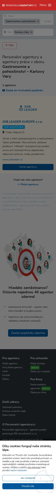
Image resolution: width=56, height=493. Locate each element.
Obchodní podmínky (12, 407)
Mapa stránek (8, 415)
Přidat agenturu (29, 184)
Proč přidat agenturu (12, 367)
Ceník (5, 371)
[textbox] (43, 21)
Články (5, 379)
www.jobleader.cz (12, 159)
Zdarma (35, 367)
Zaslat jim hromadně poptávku (24, 90)
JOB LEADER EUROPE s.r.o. (22, 122)
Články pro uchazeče (40, 371)
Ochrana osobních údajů (14, 411)
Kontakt (6, 375)
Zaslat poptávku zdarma (28, 333)
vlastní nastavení (18, 470)
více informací (33, 467)
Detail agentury (28, 167)
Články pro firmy (38, 392)
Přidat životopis (37, 363)
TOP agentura (13, 127)
